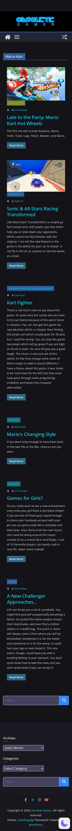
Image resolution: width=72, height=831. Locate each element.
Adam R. (19, 201)
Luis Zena (20, 295)
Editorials (13, 420)
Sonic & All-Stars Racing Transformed (32, 211)
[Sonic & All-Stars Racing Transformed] (36, 176)
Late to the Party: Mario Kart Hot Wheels (33, 120)
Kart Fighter (20, 302)
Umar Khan (21, 588)
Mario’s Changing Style (31, 434)
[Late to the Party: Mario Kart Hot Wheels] (36, 83)
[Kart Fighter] (36, 283)
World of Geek (16, 103)
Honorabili (20, 426)
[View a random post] (64, 37)
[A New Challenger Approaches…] (36, 576)
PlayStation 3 (15, 194)
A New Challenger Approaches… (26, 599)
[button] (64, 823)
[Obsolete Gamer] (7, 37)
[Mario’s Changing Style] (36, 415)
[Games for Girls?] (36, 478)
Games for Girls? (25, 498)
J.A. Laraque (21, 109)
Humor (12, 581)
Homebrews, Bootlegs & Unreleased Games (30, 288)
